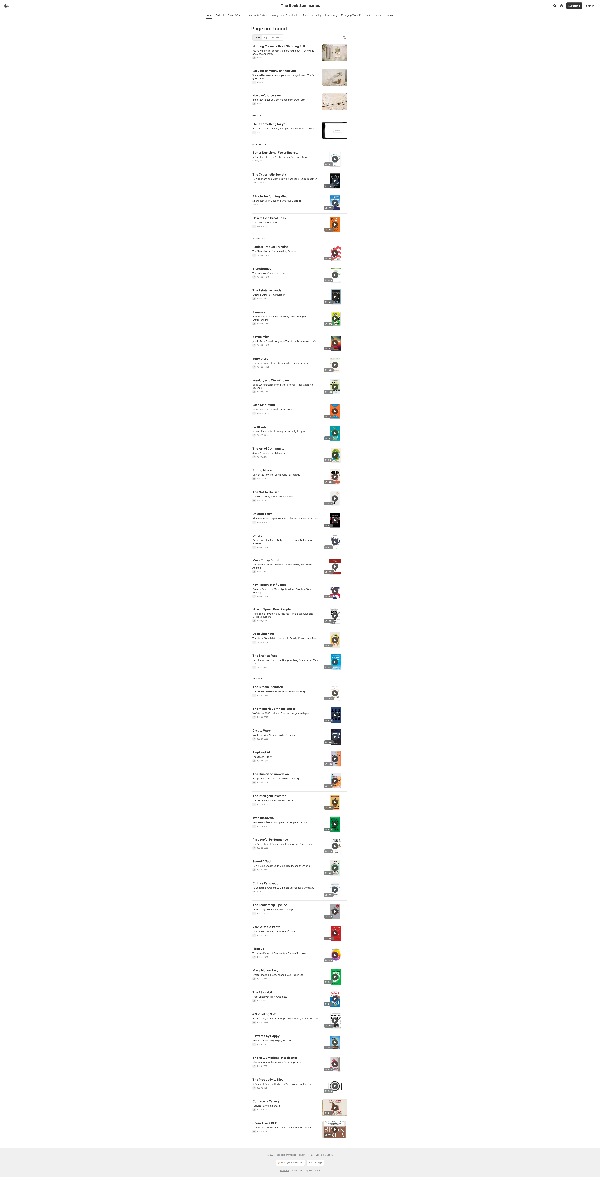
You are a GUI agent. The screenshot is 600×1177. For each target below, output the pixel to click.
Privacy (301, 1154)
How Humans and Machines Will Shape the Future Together (284, 178)
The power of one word (265, 222)
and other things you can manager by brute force (278, 99)
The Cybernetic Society (269, 174)
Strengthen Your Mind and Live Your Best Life (276, 200)
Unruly (257, 536)
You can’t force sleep (267, 95)
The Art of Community (268, 448)
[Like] (254, 62)
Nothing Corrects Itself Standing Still (278, 46)
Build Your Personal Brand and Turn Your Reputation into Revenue (283, 386)
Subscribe (574, 5)
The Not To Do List (265, 492)
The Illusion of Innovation (270, 774)
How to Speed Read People (271, 609)
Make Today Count (265, 560)
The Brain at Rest (264, 655)
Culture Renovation (266, 883)
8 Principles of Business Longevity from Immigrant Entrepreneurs (279, 318)
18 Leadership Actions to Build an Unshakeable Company (283, 887)
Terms (310, 1154)
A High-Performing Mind (270, 196)
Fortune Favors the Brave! (266, 1105)
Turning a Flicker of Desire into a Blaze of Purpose (279, 953)
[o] (335, 159)
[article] (300, 54)
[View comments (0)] (275, 62)
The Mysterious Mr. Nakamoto (274, 709)
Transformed (261, 268)
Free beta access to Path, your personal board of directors (283, 128)
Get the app (315, 1162)
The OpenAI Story (262, 756)
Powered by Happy (266, 1036)
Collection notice (324, 1154)
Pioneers (258, 312)
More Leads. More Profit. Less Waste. (272, 409)
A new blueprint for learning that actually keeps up (279, 431)
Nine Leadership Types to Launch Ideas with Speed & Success (285, 518)
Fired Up (258, 949)
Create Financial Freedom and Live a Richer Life (277, 974)
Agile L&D (259, 427)
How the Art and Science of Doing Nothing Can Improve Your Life (285, 661)
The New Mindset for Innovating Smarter (274, 251)
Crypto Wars (261, 730)
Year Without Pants (266, 927)
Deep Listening (263, 634)
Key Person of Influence (269, 585)
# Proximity (260, 337)
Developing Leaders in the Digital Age (272, 909)
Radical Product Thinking (270, 247)
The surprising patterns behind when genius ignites (280, 362)
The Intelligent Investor (269, 796)
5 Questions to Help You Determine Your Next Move (280, 157)
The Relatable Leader (267, 290)
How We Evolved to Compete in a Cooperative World (280, 822)
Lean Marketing (263, 405)
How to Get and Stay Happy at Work (271, 1040)
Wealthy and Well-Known (270, 380)
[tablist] (268, 37)
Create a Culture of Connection (268, 294)
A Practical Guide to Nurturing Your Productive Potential (282, 1083)
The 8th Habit (262, 992)
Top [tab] (266, 37)
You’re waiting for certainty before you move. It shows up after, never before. (283, 52)
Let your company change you (274, 71)
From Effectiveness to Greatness (269, 996)
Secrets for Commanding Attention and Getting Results (281, 1127)
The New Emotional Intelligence (275, 1058)
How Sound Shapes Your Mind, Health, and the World (281, 865)
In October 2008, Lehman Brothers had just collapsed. (281, 713)
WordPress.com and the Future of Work (273, 931)
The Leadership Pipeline (269, 905)
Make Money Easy (265, 970)
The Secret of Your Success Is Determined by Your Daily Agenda (282, 566)
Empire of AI (261, 752)
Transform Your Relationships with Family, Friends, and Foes (284, 638)
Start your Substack (291, 1162)
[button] (209, 15)
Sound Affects (262, 861)
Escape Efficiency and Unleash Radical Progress (277, 778)
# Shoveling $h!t (264, 1014)
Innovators (260, 358)
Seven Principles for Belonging (268, 452)
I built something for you (269, 124)
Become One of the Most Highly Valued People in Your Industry (281, 590)
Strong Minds (262, 470)
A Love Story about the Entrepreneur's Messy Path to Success (285, 1018)
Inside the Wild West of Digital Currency (273, 734)
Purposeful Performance (270, 839)
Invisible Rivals (263, 818)
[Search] (555, 5)
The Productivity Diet (267, 1079)
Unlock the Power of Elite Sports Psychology (276, 474)
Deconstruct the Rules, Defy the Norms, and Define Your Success (282, 541)
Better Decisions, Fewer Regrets (275, 152)
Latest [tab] (257, 37)
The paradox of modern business (270, 273)
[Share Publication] (561, 5)
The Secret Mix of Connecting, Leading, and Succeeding (282, 843)
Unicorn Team (262, 514)
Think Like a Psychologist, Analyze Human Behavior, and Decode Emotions (282, 615)
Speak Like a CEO (264, 1123)
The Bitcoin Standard (267, 687)
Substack (284, 1170)
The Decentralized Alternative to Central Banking (278, 691)
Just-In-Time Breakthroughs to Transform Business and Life (284, 341)
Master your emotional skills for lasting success (277, 1062)
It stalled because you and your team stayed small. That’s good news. (283, 77)
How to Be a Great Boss (269, 218)
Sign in (590, 5)
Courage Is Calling (265, 1101)
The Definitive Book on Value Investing (273, 800)
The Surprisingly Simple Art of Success (273, 496)
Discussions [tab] (276, 37)
